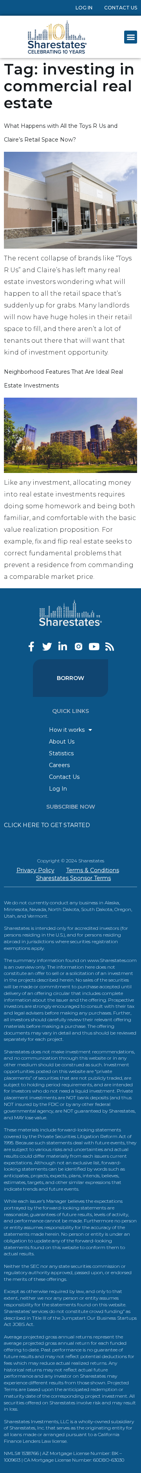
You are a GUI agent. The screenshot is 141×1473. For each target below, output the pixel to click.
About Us (61, 741)
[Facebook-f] (31, 646)
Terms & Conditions (92, 870)
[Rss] (110, 646)
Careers (59, 765)
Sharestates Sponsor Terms (73, 878)
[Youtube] (94, 646)
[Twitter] (47, 646)
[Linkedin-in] (63, 646)
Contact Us (120, 8)
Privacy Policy (35, 870)
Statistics (61, 753)
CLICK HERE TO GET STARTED (47, 825)
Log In (84, 8)
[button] (130, 37)
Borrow (70, 678)
